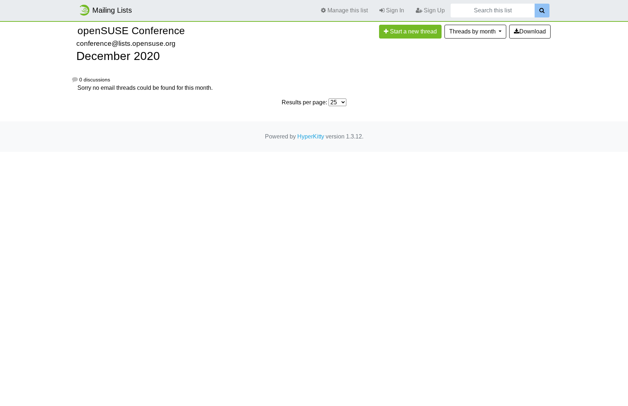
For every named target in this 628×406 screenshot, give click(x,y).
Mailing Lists (112, 10)
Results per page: (304, 102)
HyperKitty (310, 136)
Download (532, 31)
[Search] (542, 10)
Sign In (394, 10)
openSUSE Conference (131, 30)
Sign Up (433, 10)
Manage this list (347, 10)
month (473, 31)
